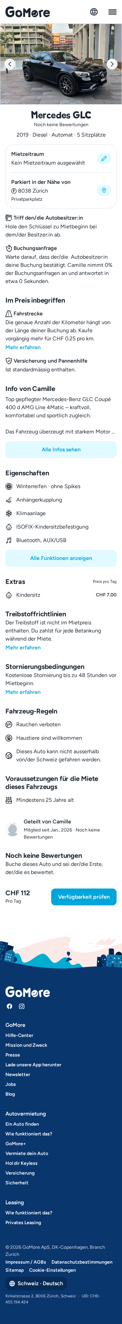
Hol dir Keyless (21, 1163)
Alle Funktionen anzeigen (61, 558)
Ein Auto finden (22, 1124)
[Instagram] (22, 1006)
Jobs (10, 1084)
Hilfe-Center (19, 1035)
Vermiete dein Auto (26, 1153)
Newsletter (17, 1074)
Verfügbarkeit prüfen (84, 897)
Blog (10, 1094)
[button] (61, 158)
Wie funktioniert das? (28, 1134)
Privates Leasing (23, 1223)
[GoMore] (27, 12)
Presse (12, 1055)
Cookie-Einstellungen (52, 1270)
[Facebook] (9, 1006)
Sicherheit (16, 1183)
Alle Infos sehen (61, 449)
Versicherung (20, 1173)
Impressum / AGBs (25, 1262)
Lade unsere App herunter (33, 1065)
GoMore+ (15, 1144)
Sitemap (14, 1270)
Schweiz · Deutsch (40, 1283)
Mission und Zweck (26, 1045)
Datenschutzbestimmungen (82, 1262)
